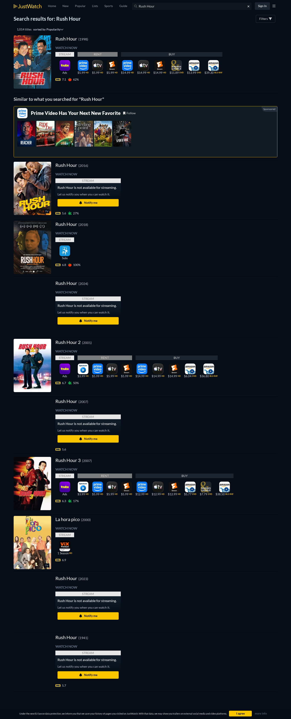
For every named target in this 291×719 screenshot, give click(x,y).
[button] (71, 283)
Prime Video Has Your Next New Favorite (76, 113)
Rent (98, 54)
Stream (65, 54)
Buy (172, 54)
